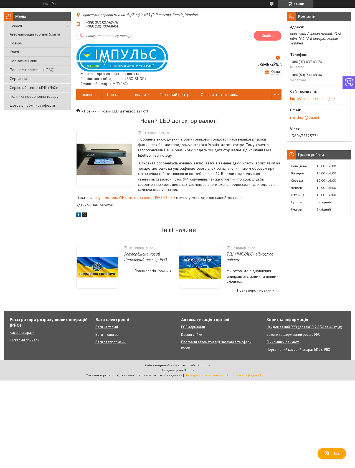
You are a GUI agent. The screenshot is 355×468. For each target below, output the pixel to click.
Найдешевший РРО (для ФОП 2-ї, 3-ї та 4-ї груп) (304, 327)
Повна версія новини (152, 271)
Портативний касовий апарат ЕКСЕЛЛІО (298, 349)
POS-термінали (193, 327)
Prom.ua (203, 365)
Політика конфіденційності (248, 375)
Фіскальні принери (24, 340)
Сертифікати (20, 78)
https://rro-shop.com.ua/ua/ (312, 98)
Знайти (267, 36)
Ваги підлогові (107, 334)
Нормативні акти (23, 60)
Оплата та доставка (219, 94)
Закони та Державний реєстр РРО (294, 334)
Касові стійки (191, 334)
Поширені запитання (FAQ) (32, 69)
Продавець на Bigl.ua (177, 370)
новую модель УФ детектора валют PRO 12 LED (134, 197)
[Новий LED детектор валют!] (104, 159)
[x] (84, 215)
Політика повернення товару (34, 96)
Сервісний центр (174, 94)
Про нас (114, 94)
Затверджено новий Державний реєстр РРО (145, 256)
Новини (16, 43)
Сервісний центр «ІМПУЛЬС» (34, 87)
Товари (16, 25)
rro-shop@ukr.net (304, 117)
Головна (89, 94)
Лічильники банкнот (283, 342)
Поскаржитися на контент (205, 375)
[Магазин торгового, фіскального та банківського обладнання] (122, 58)
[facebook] (78, 215)
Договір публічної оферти (32, 105)
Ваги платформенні (110, 342)
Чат (336, 453)
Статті (14, 51)
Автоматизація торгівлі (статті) (35, 34)
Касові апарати (22, 332)
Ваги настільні (106, 327)
